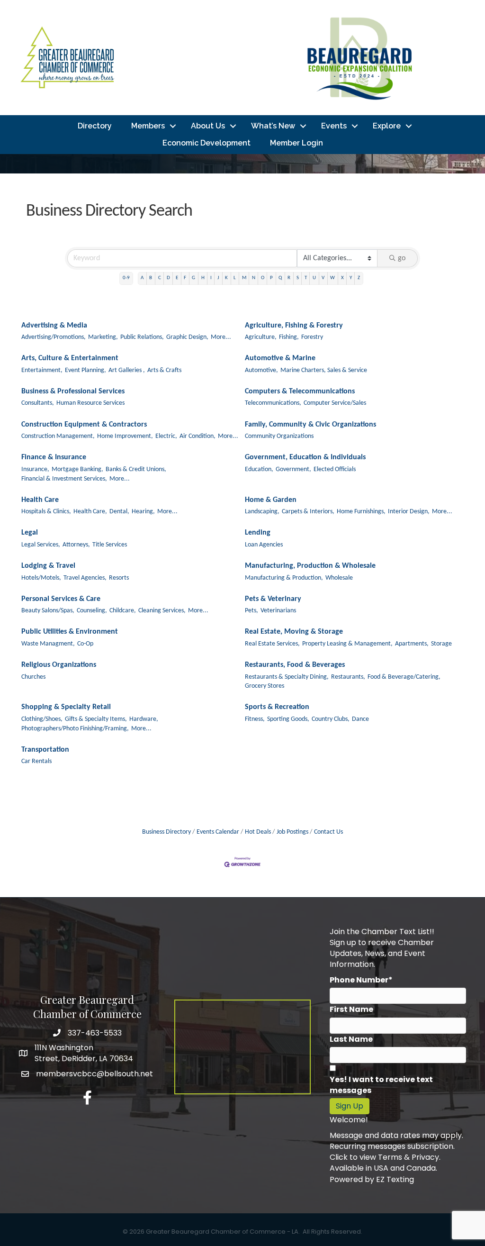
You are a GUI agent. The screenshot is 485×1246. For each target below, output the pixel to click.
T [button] (306, 278)
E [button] (177, 278)
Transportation (45, 750)
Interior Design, (409, 512)
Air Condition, (198, 436)
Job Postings (292, 832)
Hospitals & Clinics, (46, 512)
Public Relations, (142, 337)
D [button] (168, 278)
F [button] (185, 278)
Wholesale (339, 578)
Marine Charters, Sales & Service (323, 370)
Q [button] (280, 278)
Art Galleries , (126, 370)
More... (221, 337)
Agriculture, (261, 337)
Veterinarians (278, 611)
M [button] (244, 278)
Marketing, (103, 337)
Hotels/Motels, (41, 578)
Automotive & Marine (280, 358)
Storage (441, 644)
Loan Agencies (264, 545)
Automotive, (261, 370)
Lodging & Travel (48, 566)
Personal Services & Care (60, 599)
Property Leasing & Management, (347, 644)
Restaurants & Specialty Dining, (287, 677)
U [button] (314, 278)
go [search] (401, 258)
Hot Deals (258, 832)
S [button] (297, 278)
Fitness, (255, 719)
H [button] (203, 278)
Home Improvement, (125, 436)
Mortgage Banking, (77, 469)
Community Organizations (279, 436)
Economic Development (206, 142)
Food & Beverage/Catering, (404, 677)
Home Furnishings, (361, 512)
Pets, (251, 611)
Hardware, (143, 719)
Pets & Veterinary (273, 599)
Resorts (119, 578)
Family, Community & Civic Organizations (310, 424)
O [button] (262, 278)
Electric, (166, 436)
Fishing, (289, 337)
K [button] (226, 278)
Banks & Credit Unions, (136, 469)
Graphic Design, (187, 337)
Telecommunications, (273, 403)
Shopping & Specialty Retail (66, 707)
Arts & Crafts (164, 370)
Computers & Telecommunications (300, 391)
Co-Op (85, 644)
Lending (257, 533)
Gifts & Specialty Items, (96, 719)
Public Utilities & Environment (69, 632)
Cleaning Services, (162, 611)
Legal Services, (40, 545)
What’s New (273, 125)
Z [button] (359, 278)
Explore (387, 125)
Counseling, (92, 611)
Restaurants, (348, 677)
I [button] (211, 278)
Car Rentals (36, 761)
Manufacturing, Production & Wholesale (310, 566)
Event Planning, (85, 370)
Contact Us (328, 832)
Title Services (109, 545)
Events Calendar (218, 832)
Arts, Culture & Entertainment (69, 358)
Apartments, (412, 644)
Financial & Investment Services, (64, 479)
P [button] (271, 278)
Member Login (296, 142)
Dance (360, 719)
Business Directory (166, 832)
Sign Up (349, 1105)
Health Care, (90, 512)
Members (148, 125)
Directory (95, 125)
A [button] (142, 278)
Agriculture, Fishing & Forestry (294, 325)
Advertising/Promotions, (53, 337)
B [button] (150, 278)
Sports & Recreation (277, 707)
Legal (29, 533)
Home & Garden (270, 500)
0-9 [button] (126, 278)
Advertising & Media (54, 325)
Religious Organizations (58, 665)
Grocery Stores (264, 686)
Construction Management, (58, 436)
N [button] (253, 278)
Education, (259, 469)
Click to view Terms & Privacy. (385, 1157)
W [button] (332, 278)
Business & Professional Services (73, 391)
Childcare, (122, 611)
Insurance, (35, 469)
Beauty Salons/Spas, (47, 611)
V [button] (323, 278)
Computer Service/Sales (335, 403)
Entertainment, (42, 370)
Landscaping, (262, 512)
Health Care (40, 500)
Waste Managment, (48, 644)
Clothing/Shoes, (42, 719)
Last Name (351, 1039)
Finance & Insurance (53, 457)
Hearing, (143, 512)
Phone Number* (361, 979)
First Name (351, 1009)
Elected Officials (335, 469)
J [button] (218, 278)
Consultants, (37, 403)
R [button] (288, 278)
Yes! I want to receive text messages (381, 1085)
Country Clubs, (331, 719)
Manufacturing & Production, (284, 578)
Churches (33, 677)
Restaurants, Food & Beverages (295, 665)
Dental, (119, 512)
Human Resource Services (90, 403)
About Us (208, 125)
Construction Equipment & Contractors (84, 424)
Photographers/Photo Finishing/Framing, (75, 729)
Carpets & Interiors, (308, 512)
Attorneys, (76, 545)
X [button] (342, 278)
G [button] (193, 278)
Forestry (312, 337)
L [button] (235, 278)
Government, (293, 469)
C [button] (159, 278)
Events (334, 125)
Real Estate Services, (272, 644)
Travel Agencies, (85, 578)
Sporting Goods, (288, 719)
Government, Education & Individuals (305, 457)
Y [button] (351, 278)
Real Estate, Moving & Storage (294, 632)
